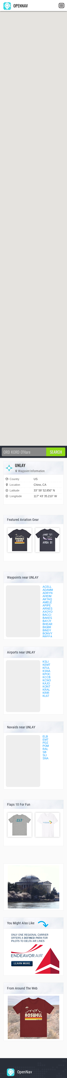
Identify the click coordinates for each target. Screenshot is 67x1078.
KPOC (47, 674)
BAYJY (47, 621)
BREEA (47, 636)
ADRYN (48, 593)
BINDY (47, 630)
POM (46, 745)
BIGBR (47, 627)
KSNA (46, 671)
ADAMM (48, 589)
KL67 (46, 695)
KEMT (46, 664)
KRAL (46, 689)
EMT (45, 739)
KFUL (46, 667)
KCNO (47, 680)
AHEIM (47, 596)
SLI (45, 755)
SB (44, 752)
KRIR (46, 692)
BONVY (47, 633)
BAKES (47, 617)
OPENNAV (20, 5)
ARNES (47, 608)
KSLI (46, 661)
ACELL (47, 586)
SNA (45, 758)
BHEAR (47, 624)
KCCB (47, 677)
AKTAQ (47, 599)
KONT (46, 686)
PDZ (45, 742)
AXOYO (47, 611)
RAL (45, 749)
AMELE (47, 602)
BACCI (47, 614)
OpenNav (24, 1072)
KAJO (46, 683)
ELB (45, 736)
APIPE (47, 605)
